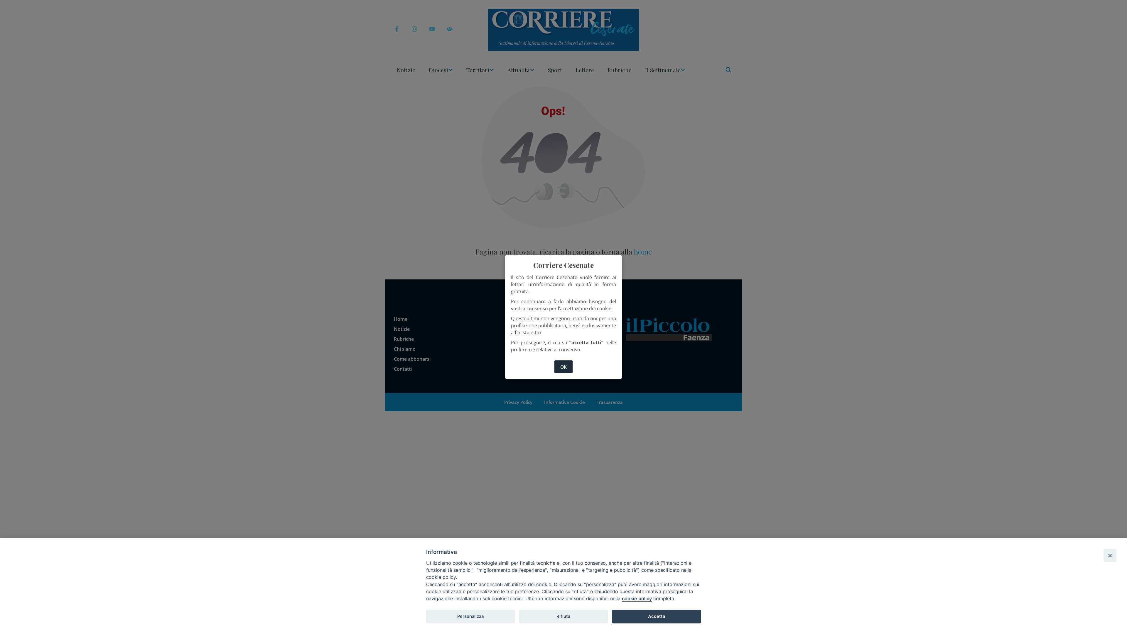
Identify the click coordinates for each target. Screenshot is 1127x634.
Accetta (656, 616)
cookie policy (637, 598)
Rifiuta (563, 616)
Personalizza (470, 616)
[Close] (1110, 555)
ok (563, 366)
